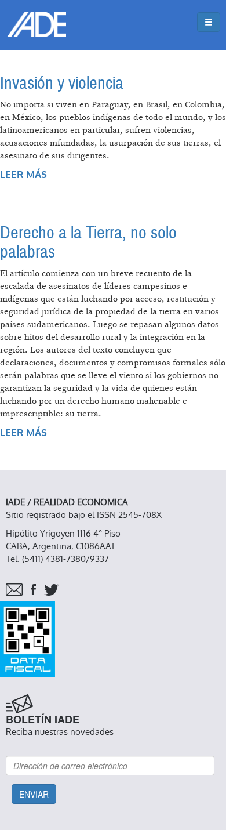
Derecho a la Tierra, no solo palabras (88, 242)
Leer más (23, 175)
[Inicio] (36, 24)
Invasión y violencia (61, 83)
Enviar (34, 794)
